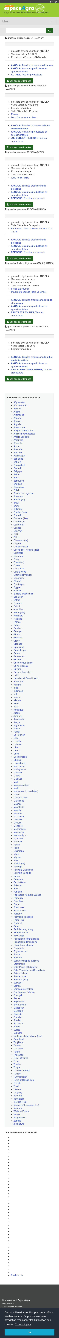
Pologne (18, 913)
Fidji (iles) (18, 615)
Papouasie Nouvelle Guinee (27, 894)
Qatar (16, 926)
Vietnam (18, 1108)
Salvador (18, 982)
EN (55, 1)
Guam (17, 653)
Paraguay (18, 897)
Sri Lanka (18, 1023)
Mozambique (20, 835)
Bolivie (17, 490)
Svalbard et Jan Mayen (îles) (28, 1035)
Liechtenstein (20, 756)
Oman (17, 875)
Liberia (17, 750)
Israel (16, 703)
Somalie (18, 1017)
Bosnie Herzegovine (24, 493)
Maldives (18, 778)
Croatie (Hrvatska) (23, 574)
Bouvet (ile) (19, 499)
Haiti (16, 675)
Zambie (17, 1120)
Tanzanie (18, 1048)
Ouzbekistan (20, 882)
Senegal (18, 995)
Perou (17, 904)
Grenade (18, 643)
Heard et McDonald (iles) (26, 678)
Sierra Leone (20, 1004)
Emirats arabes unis (23, 593)
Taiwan (17, 1045)
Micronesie (19, 816)
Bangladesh (19, 464)
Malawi (17, 775)
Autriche (18, 452)
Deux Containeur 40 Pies (23, 117)
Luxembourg (20, 763)
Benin (16, 477)
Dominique (19, 584)
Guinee (17, 659)
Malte (16, 788)
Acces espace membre (12, 1306)
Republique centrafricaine (26, 938)
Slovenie (18, 1013)
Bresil (16, 502)
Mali (16, 781)
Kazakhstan (19, 719)
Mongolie (18, 825)
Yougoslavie (19, 1117)
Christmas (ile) (21, 540)
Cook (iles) (19, 562)
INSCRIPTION (8, 1303)
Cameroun (19, 524)
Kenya (17, 722)
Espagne (18, 603)
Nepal (16, 847)
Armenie (18, 443)
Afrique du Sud (21, 405)
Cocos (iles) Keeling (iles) (26, 549)
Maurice (18, 803)
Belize (17, 474)
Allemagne (19, 414)
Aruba (17, 446)
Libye (16, 753)
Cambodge (19, 521)
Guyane (17, 668)
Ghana (17, 634)
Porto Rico (19, 919)
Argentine (18, 439)
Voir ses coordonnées (20, 80)
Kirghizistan (19, 725)
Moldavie (18, 819)
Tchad (17, 1051)
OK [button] (29, 1332)
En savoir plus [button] (23, 1324)
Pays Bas (18, 901)
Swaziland (19, 1039)
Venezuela (19, 1098)
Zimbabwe (19, 1123)
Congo (17, 559)
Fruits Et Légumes (20, 288)
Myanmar (18, 838)
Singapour (19, 1007)
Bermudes (19, 480)
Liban (16, 747)
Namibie (18, 841)
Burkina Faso (20, 512)
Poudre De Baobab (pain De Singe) (28, 291)
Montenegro (20, 828)
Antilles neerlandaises (24, 433)
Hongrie (17, 684)
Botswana (18, 496)
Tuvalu (17, 1086)
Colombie (18, 552)
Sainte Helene (21, 973)
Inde (16, 687)
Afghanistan (19, 402)
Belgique (18, 471)
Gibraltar (18, 637)
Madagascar (20, 769)
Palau (16, 888)
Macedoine (19, 766)
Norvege (18, 866)
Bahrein (17, 461)
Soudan (17, 1020)
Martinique (19, 800)
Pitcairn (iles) (20, 910)
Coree (17, 565)
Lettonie (18, 744)
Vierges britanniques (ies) (26, 1104)
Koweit (17, 731)
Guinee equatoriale (23, 662)
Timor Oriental (21, 1057)
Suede (17, 1026)
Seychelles (19, 1001)
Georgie (18, 631)
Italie (16, 706)
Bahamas (18, 458)
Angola (17, 421)
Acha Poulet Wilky (20, 177)
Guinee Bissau (21, 665)
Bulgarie (18, 508)
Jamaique (18, 709)
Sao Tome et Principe (24, 992)
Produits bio (17, 1275)
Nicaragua (19, 850)
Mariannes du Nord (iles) (26, 791)
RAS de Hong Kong (23, 929)
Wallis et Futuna (21, 1111)
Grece (17, 640)
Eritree (17, 599)
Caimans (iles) (21, 518)
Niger (16, 854)
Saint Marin (19, 963)
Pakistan (18, 885)
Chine (16, 537)
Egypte (17, 587)
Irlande (17, 697)
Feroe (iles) (19, 612)
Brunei (17, 505)
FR (51, 1)
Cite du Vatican (21, 546)
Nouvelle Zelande (22, 872)
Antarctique (19, 427)
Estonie (17, 606)
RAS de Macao (21, 932)
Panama (18, 891)
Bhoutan (18, 483)
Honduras (18, 681)
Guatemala (19, 656)
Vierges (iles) (20, 1101)
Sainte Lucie (20, 976)
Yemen (17, 1114)
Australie (18, 449)
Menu (5, 21)
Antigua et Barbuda (23, 430)
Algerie (17, 411)
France (17, 621)
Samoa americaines (23, 988)
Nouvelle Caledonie (23, 869)
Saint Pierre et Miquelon (25, 966)
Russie (17, 954)
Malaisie (18, 772)
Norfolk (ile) (19, 863)
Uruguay (18, 1092)
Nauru (17, 844)
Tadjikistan (19, 1042)
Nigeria (17, 857)
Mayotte (18, 810)
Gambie (17, 628)
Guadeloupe (20, 650)
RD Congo (19, 935)
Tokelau (17, 1064)
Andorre (18, 417)
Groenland (19, 646)
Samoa (17, 985)
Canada (17, 527)
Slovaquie (18, 1010)
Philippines (19, 907)
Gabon (17, 624)
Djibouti (17, 581)
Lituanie (17, 759)
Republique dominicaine (25, 941)
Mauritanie (19, 806)
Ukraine (17, 1089)
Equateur (18, 596)
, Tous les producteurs (26, 74)
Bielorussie (19, 486)
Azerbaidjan (19, 455)
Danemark (19, 577)
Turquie (17, 1083)
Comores (18, 555)
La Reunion (19, 734)
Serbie (17, 998)
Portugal (18, 923)
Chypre (17, 543)
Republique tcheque (24, 944)
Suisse (17, 1029)
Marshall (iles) (21, 797)
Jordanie (18, 715)
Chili (16, 534)
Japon (17, 712)
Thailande (18, 1054)
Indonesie (18, 690)
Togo (16, 1061)
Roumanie (19, 948)
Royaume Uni (20, 951)
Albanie (17, 408)
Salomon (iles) (21, 979)
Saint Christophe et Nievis (26, 960)
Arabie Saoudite (21, 436)
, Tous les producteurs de (32, 65)
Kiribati (17, 728)
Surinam (18, 1032)
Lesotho (18, 741)
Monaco (18, 822)
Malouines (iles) (21, 784)
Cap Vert (18, 530)
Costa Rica (19, 568)
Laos (16, 737)
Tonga (17, 1067)
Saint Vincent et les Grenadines (29, 970)
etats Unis (18, 609)
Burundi (17, 515)
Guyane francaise (22, 672)
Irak (15, 694)
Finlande (18, 618)
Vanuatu (18, 1095)
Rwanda (18, 957)
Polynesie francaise (23, 916)
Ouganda (18, 879)
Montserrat (19, 832)
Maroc (17, 794)
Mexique (18, 813)
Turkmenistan (20, 1076)
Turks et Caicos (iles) (24, 1079)
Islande (17, 700)
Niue (16, 860)
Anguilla (17, 424)
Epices (14, 114)
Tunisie (17, 1073)
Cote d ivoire (20, 571)
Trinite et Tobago (22, 1070)
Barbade (18, 468)
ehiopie (17, 590)
